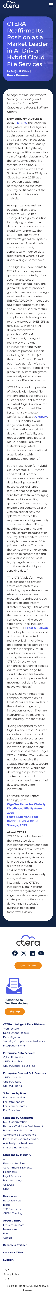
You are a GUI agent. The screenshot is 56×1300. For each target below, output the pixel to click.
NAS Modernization (15, 1121)
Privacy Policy (11, 1274)
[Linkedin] (32, 953)
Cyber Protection (13, 1057)
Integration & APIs (14, 1045)
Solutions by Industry (17, 1154)
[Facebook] (15, 953)
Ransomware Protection (18, 1130)
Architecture (11, 1028)
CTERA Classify (12, 1081)
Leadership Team (13, 1225)
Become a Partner (15, 1245)
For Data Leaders (13, 1101)
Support (8, 1259)
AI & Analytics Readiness (18, 1143)
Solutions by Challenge (18, 1117)
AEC (5, 1159)
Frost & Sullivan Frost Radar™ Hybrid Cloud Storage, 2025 (22, 821)
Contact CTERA (13, 1252)
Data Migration (12, 1037)
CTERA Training (12, 1213)
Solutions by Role (14, 1093)
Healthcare (10, 1171)
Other (6, 1188)
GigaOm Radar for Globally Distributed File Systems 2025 (26, 808)
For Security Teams (15, 1106)
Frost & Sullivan (36, 628)
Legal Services (12, 1176)
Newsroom (10, 1229)
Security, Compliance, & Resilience (24, 1041)
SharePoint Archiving (16, 1147)
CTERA (22, 123)
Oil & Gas (8, 1184)
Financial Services (14, 1163)
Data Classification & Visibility (21, 1139)
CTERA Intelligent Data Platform (24, 1024)
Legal (6, 1269)
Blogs (6, 1204)
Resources (10, 1196)
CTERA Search (12, 1077)
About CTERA (12, 1220)
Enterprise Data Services (19, 1053)
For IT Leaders (11, 1110)
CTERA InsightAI (13, 1061)
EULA (6, 1279)
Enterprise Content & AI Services (24, 1073)
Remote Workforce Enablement (23, 1126)
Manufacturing (12, 1180)
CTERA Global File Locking (19, 1065)
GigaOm (41, 416)
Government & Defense (18, 1167)
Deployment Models (16, 1032)
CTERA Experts (12, 1085)
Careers (7, 1237)
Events (7, 1233)
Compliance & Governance (19, 1134)
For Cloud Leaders (14, 1097)
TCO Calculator (12, 1209)
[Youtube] (41, 953)
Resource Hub (12, 1200)
